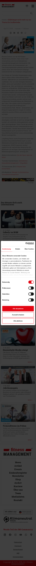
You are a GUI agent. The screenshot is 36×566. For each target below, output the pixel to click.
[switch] (31, 288)
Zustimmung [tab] (6, 249)
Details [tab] (17, 249)
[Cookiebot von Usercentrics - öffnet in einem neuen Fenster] (25, 243)
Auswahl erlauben (18, 314)
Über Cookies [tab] (29, 249)
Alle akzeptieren (18, 308)
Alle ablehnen (18, 321)
